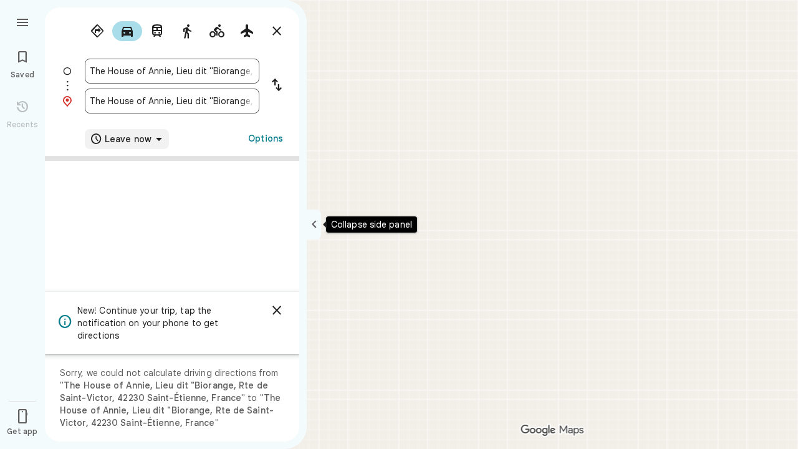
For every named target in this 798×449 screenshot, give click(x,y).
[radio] (97, 31)
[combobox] (172, 71)
